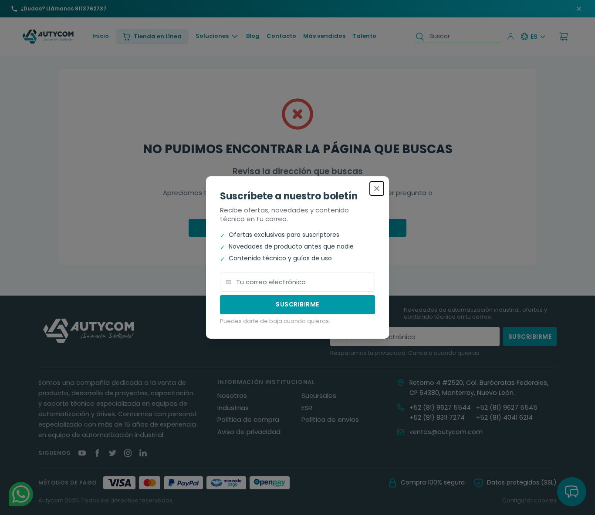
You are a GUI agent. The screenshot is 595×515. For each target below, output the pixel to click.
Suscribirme (297, 304)
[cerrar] (377, 188)
